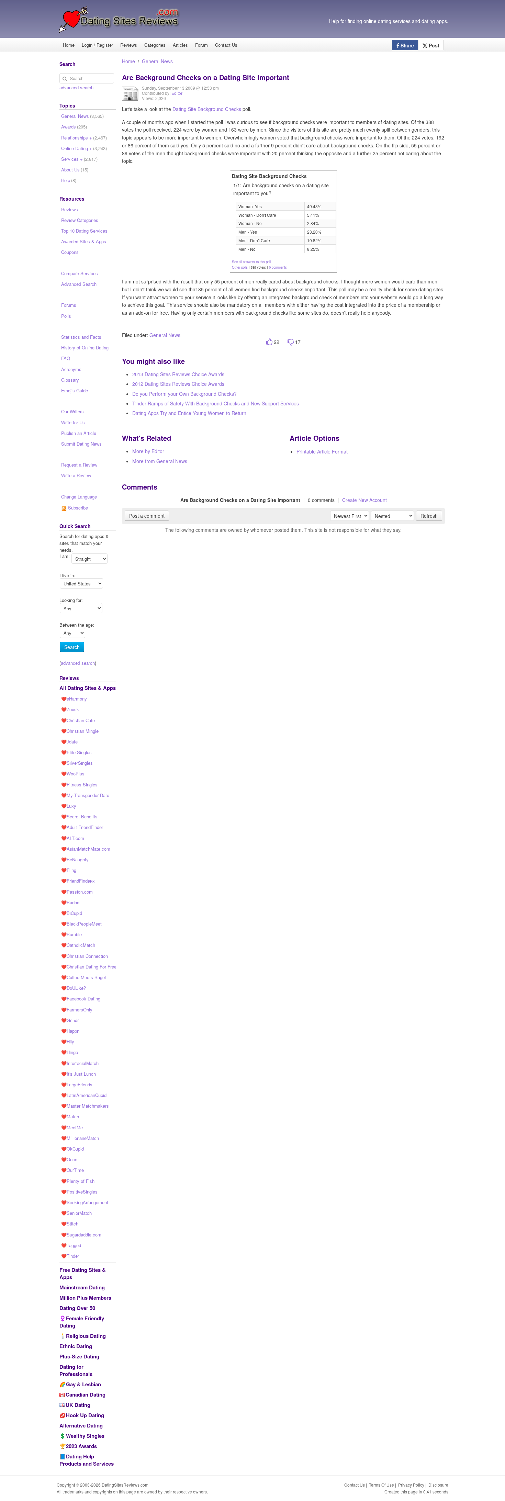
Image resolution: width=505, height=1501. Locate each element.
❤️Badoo (70, 902)
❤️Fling (68, 870)
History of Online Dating (85, 347)
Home (69, 45)
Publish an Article (78, 433)
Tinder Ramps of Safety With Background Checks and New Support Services (215, 403)
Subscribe (77, 507)
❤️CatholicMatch (78, 945)
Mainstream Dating (82, 1287)
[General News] (130, 98)
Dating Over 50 (77, 1308)
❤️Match (70, 1116)
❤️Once (69, 1159)
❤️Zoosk (70, 709)
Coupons (70, 252)
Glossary (70, 380)
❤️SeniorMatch (76, 1213)
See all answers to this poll (251, 261)
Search (72, 646)
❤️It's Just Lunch (78, 1074)
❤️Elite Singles (76, 752)
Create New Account (364, 499)
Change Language (79, 496)
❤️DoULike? (73, 988)
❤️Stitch (69, 1223)
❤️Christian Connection (84, 956)
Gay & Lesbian (83, 1384)
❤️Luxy (68, 806)
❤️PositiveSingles (79, 1191)
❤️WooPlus (73, 773)
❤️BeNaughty (75, 859)
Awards (74, 126)
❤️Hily (67, 1041)
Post (433, 45)
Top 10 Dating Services (84, 230)
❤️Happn (70, 1031)
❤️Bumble (71, 934)
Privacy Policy (411, 1485)
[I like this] (269, 342)
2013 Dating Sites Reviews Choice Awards (178, 374)
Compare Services (79, 273)
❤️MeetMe (72, 1127)
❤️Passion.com (77, 891)
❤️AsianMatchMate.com (85, 848)
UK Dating (78, 1405)
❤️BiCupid (71, 913)
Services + (79, 159)
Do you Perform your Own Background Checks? (184, 393)
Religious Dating (86, 1336)
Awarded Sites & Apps (83, 241)
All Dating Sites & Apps (87, 688)
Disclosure (438, 1485)
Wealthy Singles (85, 1436)
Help (68, 180)
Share (406, 45)
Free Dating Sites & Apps (82, 1273)
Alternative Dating (81, 1425)
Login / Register (97, 45)
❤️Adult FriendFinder (82, 827)
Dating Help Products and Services (86, 1460)
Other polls (240, 267)
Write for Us (73, 422)
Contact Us (226, 45)
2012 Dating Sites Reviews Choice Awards (178, 383)
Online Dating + (84, 148)
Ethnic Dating (75, 1346)
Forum (201, 45)
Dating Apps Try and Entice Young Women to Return (189, 413)
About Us (74, 169)
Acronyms (71, 369)
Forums (68, 305)
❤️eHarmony (74, 698)
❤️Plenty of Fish (77, 1181)
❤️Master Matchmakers (85, 1105)
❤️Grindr (70, 1020)
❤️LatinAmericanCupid (83, 1095)
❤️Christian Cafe (78, 720)
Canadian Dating (85, 1394)
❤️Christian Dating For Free (88, 966)
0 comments (278, 267)
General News (157, 61)
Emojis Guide (74, 390)
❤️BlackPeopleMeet (81, 923)
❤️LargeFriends (76, 1084)
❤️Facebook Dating (80, 998)
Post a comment (147, 515)
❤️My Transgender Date (85, 795)
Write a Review (76, 475)
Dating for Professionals (75, 1370)
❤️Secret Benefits (79, 816)
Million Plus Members (85, 1297)
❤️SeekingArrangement (84, 1202)
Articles (180, 45)
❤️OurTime (72, 1170)
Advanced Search (79, 284)
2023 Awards (81, 1446)
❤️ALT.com (72, 838)
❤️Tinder (70, 1256)
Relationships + (84, 137)
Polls (66, 316)
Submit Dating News (81, 443)
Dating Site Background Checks (206, 108)
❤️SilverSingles (77, 763)
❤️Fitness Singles (79, 784)
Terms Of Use (381, 1485)
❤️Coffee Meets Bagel (83, 977)
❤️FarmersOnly (76, 1009)
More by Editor (148, 451)
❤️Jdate (69, 741)
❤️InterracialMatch (80, 1063)
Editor (176, 93)
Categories (155, 45)
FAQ (65, 358)
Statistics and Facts (81, 337)
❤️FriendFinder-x (78, 880)
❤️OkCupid (72, 1148)
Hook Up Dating (85, 1415)
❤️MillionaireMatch (80, 1138)
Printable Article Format (322, 451)
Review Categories (79, 220)
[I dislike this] (291, 342)
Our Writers (72, 411)
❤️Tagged (71, 1245)
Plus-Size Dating (79, 1356)
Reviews (128, 45)
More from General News (159, 461)
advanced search (76, 87)
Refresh (429, 515)
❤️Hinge (69, 1052)
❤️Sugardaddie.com (81, 1234)
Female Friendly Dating (81, 1321)
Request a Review (79, 464)
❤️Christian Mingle (80, 731)
